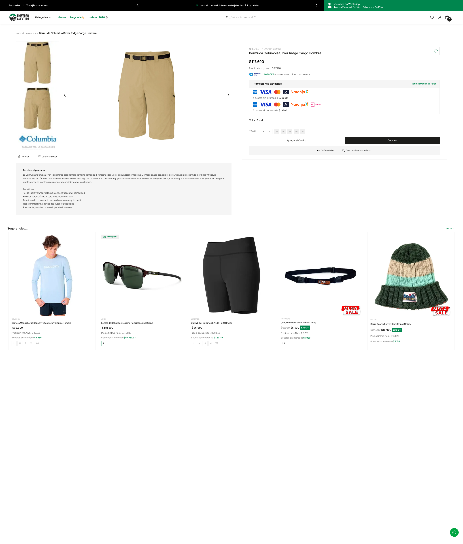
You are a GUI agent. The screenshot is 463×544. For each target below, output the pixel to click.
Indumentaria (30, 33)
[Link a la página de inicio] (18, 33)
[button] (23, 156)
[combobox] (269, 17)
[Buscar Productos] (227, 17)
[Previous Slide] (137, 5)
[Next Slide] (316, 5)
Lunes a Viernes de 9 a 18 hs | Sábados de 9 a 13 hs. (358, 6)
